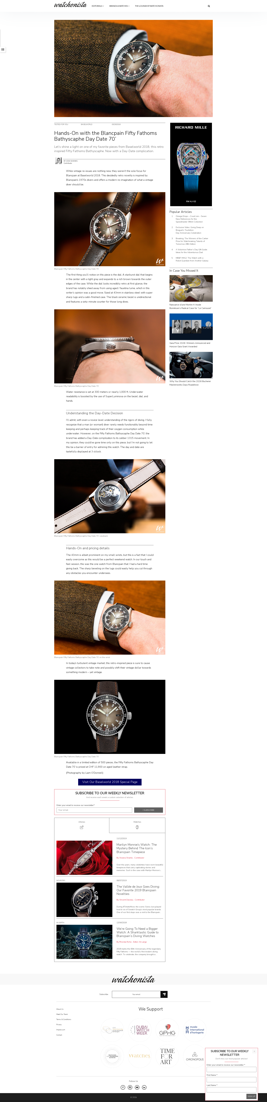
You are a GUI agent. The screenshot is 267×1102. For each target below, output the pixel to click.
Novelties (60, 880)
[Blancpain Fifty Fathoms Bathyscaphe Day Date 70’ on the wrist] (109, 617)
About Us (60, 1009)
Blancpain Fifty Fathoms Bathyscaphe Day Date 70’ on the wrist (82, 657)
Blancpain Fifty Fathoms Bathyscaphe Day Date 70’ (76, 269)
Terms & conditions (63, 1019)
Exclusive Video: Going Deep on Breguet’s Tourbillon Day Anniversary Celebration (190, 230)
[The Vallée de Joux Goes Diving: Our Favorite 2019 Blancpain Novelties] (84, 899)
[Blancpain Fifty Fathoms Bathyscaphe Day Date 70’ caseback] (109, 496)
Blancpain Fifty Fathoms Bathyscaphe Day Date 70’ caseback (81, 536)
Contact (59, 1035)
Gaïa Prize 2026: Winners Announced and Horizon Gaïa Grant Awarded (190, 345)
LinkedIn (144, 1087)
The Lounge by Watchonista (149, 6)
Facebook (123, 1087)
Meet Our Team (62, 1014)
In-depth (60, 923)
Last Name (212, 1085)
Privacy (59, 1024)
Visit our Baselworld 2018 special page (109, 782)
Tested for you (61, 124)
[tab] (81, 825)
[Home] (71, 4)
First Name (212, 1075)
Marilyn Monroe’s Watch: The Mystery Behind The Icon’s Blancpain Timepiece (137, 848)
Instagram (130, 1087)
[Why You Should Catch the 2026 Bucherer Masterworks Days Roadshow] (191, 365)
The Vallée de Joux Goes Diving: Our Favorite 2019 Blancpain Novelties (138, 890)
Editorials (97, 6)
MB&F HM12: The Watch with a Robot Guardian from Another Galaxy (192, 259)
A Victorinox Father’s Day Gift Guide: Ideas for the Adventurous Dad (191, 251)
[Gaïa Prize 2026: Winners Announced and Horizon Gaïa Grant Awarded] (191, 326)
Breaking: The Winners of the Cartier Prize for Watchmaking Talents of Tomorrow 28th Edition (192, 241)
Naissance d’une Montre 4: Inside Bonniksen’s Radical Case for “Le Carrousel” (191, 306)
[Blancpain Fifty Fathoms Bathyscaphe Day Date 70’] (109, 229)
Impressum (60, 1030)
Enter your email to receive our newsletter (76, 805)
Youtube (137, 1087)
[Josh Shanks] (58, 160)
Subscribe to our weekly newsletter (109, 793)
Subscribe (103, 994)
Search (209, 6)
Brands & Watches (118, 6)
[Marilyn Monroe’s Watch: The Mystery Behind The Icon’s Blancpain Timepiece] (84, 857)
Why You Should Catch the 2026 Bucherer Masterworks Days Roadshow (190, 383)
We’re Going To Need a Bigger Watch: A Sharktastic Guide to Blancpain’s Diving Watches (138, 932)
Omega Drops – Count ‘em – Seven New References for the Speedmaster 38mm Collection (191, 219)
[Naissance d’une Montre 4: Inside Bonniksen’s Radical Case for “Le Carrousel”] (191, 288)
